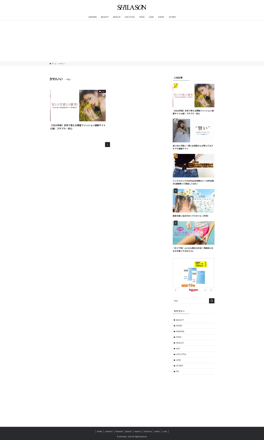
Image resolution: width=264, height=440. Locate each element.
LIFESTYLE (148, 431)
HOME (99, 431)
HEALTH (180, 342)
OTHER (179, 365)
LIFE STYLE (181, 354)
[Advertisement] (132, 40)
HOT (178, 348)
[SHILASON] (132, 7)
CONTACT (109, 431)
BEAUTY (180, 320)
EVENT (179, 325)
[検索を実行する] (212, 300)
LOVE (178, 360)
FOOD (178, 337)
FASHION (180, 331)
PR (177, 371)
